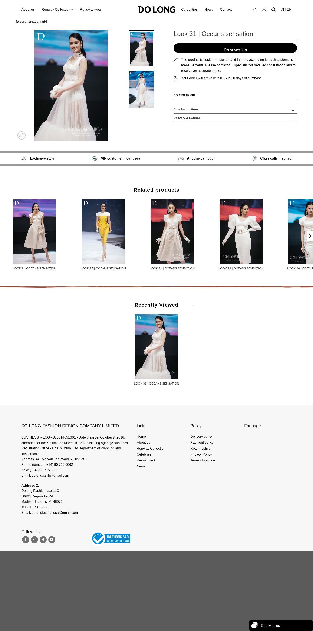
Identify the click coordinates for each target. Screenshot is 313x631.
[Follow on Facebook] (25, 539)
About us (28, 9)
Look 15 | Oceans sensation (103, 268)
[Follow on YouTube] (51, 539)
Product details (185, 94)
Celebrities (189, 9)
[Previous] (23, 85)
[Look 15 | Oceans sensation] (103, 231)
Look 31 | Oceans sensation (156, 383)
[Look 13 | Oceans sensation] (241, 231)
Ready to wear (91, 9)
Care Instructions (186, 109)
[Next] (119, 85)
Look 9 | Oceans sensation (34, 268)
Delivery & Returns (187, 118)
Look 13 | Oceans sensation (241, 268)
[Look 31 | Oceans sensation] (156, 346)
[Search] (273, 9)
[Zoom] (21, 135)
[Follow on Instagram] (34, 539)
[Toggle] (293, 95)
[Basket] (255, 9)
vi (282, 9)
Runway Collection (56, 9)
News (208, 9)
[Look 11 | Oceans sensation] (172, 231)
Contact (226, 9)
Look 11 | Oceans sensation (172, 268)
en (289, 9)
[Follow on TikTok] (43, 539)
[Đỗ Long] (156, 9)
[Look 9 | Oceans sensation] (34, 231)
